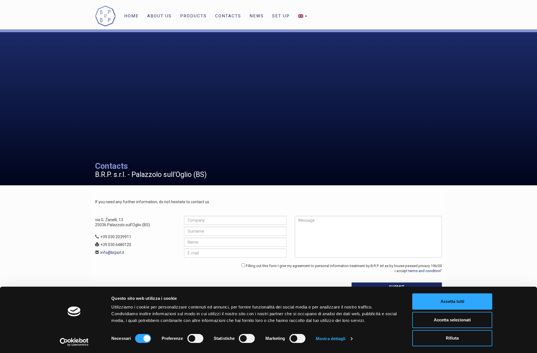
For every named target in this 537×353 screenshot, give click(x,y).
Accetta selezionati (452, 319)
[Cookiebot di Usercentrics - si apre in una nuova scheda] (74, 342)
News (256, 15)
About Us (159, 15)
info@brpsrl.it (112, 252)
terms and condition (424, 271)
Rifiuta (452, 338)
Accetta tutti (452, 301)
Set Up (281, 15)
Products (193, 15)
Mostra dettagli (331, 338)
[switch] (195, 338)
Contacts (228, 15)
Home (131, 15)
